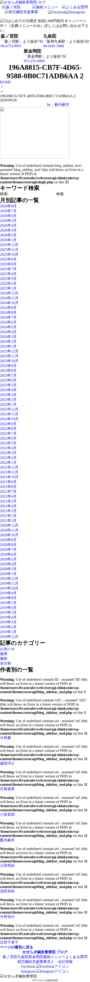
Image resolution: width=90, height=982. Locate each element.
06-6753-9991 (11, 46)
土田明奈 (7, 866)
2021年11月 (9, 472)
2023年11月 (9, 356)
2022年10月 (9, 419)
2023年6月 (8, 380)
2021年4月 (8, 506)
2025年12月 (9, 245)
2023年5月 (8, 385)
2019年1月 (8, 632)
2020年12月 (9, 525)
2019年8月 (8, 598)
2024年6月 (8, 322)
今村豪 (5, 738)
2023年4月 (8, 390)
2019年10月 (9, 588)
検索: (4, 194)
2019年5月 (8, 612)
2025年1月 (8, 288)
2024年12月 (9, 293)
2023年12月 (9, 351)
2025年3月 (8, 279)
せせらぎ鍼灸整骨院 (39, 952)
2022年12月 (9, 409)
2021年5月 (8, 501)
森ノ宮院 (10, 957)
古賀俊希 (7, 789)
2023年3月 (8, 395)
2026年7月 (8, 211)
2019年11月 (9, 583)
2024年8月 (8, 312)
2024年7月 (8, 317)
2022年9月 (8, 424)
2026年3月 (8, 230)
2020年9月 (8, 540)
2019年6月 (8, 608)
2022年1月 (8, 462)
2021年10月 (9, 477)
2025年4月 (8, 274)
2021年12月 (9, 467)
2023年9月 (8, 366)
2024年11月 (9, 298)
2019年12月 (9, 578)
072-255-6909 (34, 61)
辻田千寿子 (9, 942)
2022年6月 (8, 438)
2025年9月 (8, 259)
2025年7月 (8, 269)
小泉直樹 (7, 814)
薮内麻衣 (61, 104)
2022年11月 (9, 414)
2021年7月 (8, 491)
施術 (3, 658)
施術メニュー (54, 957)
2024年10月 (9, 303)
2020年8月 (8, 545)
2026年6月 (8, 216)
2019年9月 (8, 593)
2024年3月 (8, 337)
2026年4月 (8, 225)
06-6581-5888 (53, 46)
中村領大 (7, 917)
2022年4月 (8, 448)
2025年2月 (8, 283)
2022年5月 (8, 443)
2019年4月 (8, 617)
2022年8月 (8, 429)
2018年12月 (9, 637)
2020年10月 (9, 535)
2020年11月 (9, 530)
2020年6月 (8, 554)
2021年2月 (8, 516)
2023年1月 (8, 404)
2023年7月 (8, 375)
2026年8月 (8, 206)
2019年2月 (8, 627)
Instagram (28, 971)
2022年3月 (8, 453)
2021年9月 (8, 482)
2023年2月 (8, 400)
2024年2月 (8, 341)
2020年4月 (8, 564)
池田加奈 (7, 891)
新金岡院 (35, 957)
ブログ (62, 952)
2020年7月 (8, 549)
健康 (3, 654)
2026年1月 (8, 240)
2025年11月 (9, 250)
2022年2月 (8, 458)
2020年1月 (8, 574)
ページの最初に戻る (16, 947)
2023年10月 (9, 361)
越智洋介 (7, 763)
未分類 (5, 663)
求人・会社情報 (60, 962)
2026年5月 (8, 221)
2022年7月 (8, 433)
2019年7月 (8, 603)
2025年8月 (8, 264)
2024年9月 (8, 308)
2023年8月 (8, 370)
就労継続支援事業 (32, 962)
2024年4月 (8, 332)
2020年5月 (8, 559)
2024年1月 (8, 346)
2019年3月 (8, 622)
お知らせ (7, 649)
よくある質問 (76, 957)
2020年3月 (8, 569)
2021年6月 (8, 496)
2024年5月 (8, 327)
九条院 (22, 957)
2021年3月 (8, 511)
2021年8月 (8, 487)
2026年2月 (8, 235)
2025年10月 (9, 254)
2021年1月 (8, 520)
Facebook (28, 966)
